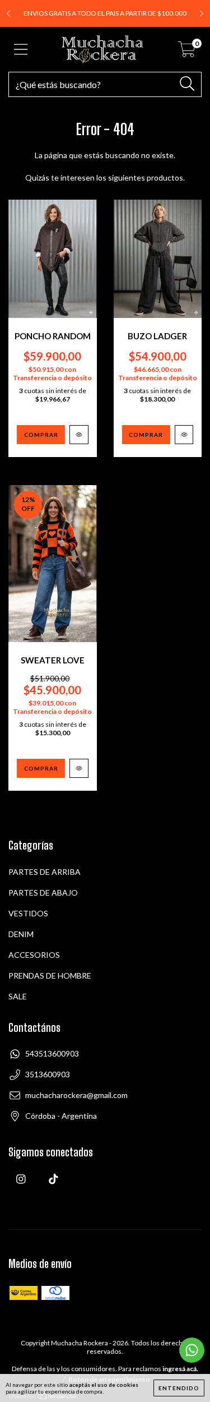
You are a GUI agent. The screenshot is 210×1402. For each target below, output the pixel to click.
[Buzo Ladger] (184, 434)
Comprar (41, 434)
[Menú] (21, 49)
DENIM (21, 934)
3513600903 (47, 1074)
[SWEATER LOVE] (78, 768)
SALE (17, 996)
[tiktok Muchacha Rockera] (53, 1186)
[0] (187, 52)
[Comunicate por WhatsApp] (191, 1350)
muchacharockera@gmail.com (76, 1095)
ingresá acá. (180, 1368)
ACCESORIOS (34, 955)
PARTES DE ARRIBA (44, 872)
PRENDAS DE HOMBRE (49, 975)
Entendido (178, 1388)
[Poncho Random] (78, 434)
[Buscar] (187, 84)
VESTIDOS (28, 913)
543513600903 (52, 1053)
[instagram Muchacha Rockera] (21, 1186)
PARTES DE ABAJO (43, 892)
